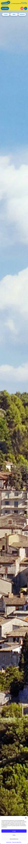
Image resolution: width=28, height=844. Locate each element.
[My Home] (22, 8)
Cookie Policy (8, 842)
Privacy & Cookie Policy (16, 842)
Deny (14, 835)
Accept (14, 831)
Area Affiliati (5, 8)
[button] (26, 817)
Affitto (14, 14)
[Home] (5, 3)
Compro (6, 14)
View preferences (14, 839)
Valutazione (22, 14)
